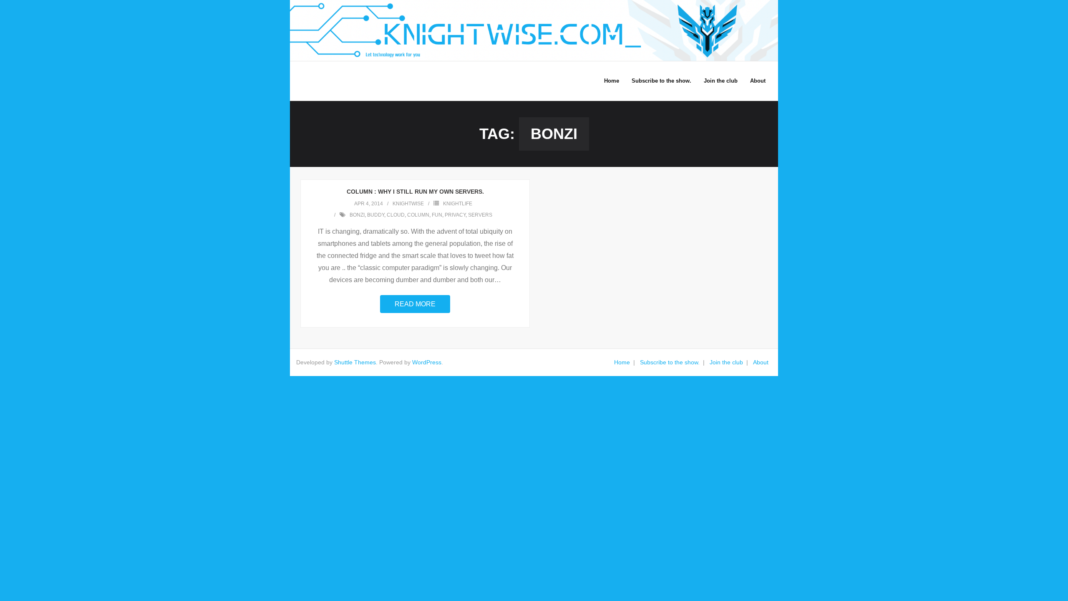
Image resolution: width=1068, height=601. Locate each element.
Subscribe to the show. (670, 362)
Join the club (726, 362)
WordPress (426, 362)
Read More (415, 304)
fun (437, 215)
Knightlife (457, 204)
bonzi (357, 215)
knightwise (408, 204)
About (760, 362)
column (418, 215)
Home (622, 362)
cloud (396, 215)
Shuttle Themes (355, 362)
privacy (455, 215)
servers (480, 215)
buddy (375, 215)
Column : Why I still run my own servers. (415, 191)
